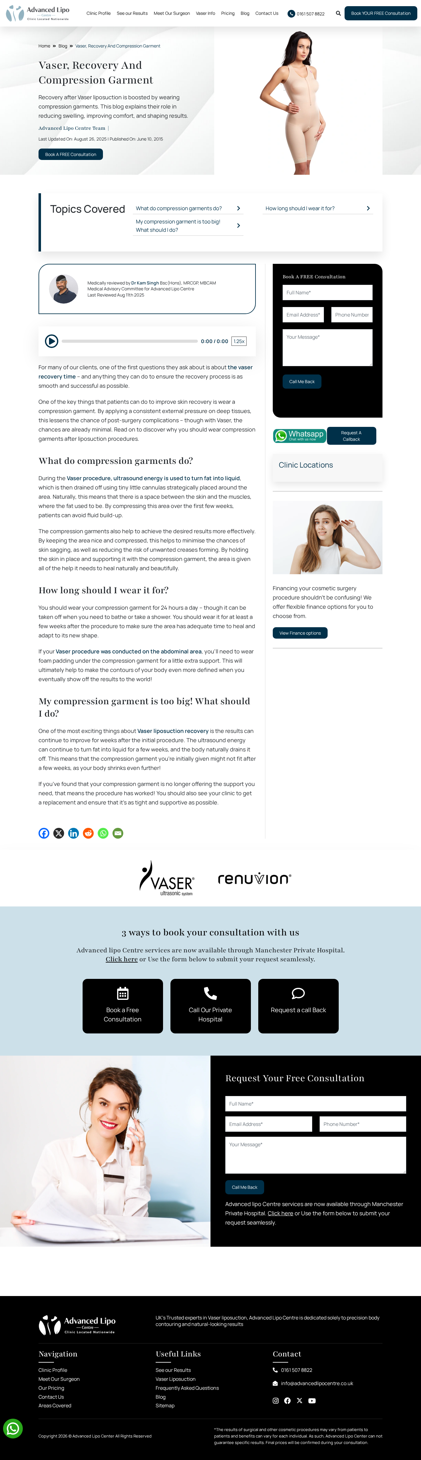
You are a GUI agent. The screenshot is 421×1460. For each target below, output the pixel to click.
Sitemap (165, 1405)
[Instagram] (276, 1401)
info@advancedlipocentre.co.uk (316, 1383)
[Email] (117, 833)
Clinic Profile (99, 13)
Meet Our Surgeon (172, 13)
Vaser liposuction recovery (173, 730)
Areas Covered (55, 1405)
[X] (58, 833)
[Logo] (38, 13)
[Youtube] (312, 1401)
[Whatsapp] (300, 436)
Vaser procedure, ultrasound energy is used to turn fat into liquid (153, 478)
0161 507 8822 (296, 1370)
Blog (245, 13)
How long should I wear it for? (300, 208)
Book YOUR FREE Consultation (381, 13)
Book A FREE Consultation (70, 154)
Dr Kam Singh (145, 283)
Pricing (228, 13)
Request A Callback (351, 436)
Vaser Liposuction (176, 1379)
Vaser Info (205, 13)
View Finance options (300, 633)
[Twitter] (299, 1401)
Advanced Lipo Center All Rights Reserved (112, 1436)
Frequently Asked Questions (187, 1387)
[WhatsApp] (103, 833)
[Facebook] (44, 833)
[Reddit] (88, 833)
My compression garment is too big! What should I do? (178, 225)
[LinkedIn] (73, 833)
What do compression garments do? (179, 208)
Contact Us (266, 13)
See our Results (132, 13)
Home (44, 46)
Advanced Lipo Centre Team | (74, 128)
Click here (122, 959)
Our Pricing (51, 1387)
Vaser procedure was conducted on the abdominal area (129, 651)
